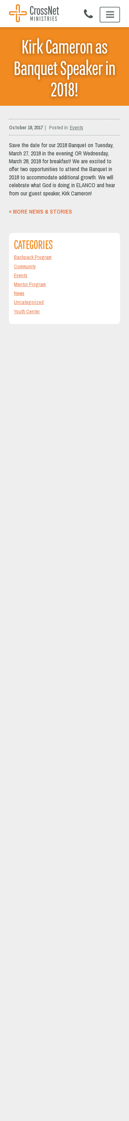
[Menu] (110, 15)
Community (25, 266)
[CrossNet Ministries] (34, 14)
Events (76, 127)
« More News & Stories (40, 211)
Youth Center (27, 311)
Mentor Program (30, 284)
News (19, 293)
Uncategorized (29, 302)
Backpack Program (33, 257)
